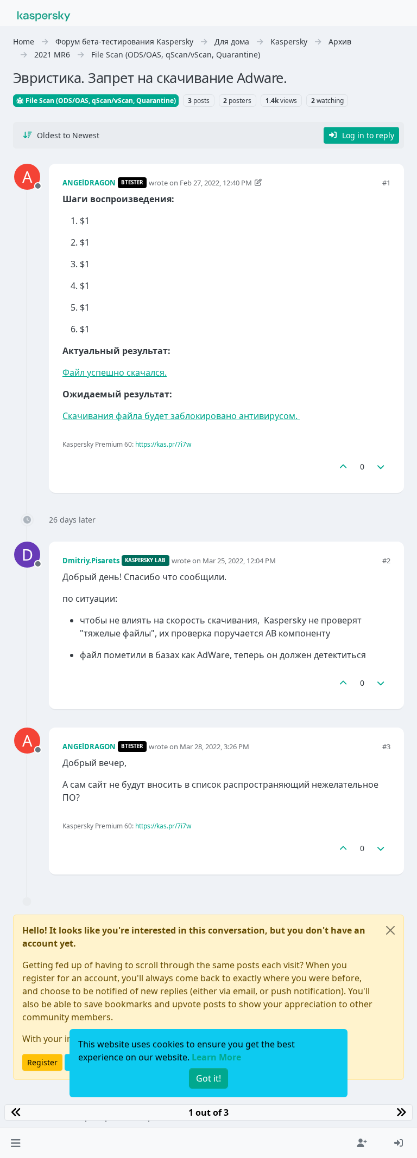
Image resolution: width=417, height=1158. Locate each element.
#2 (386, 560)
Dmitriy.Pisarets (90, 560)
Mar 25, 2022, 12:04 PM (239, 560)
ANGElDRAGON (89, 183)
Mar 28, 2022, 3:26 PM (214, 746)
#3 (386, 746)
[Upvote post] (343, 466)
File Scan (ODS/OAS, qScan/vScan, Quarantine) (100, 100)
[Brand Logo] (44, 15)
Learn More (216, 1057)
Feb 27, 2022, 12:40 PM (216, 183)
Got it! (208, 1078)
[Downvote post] (381, 466)
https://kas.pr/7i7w (163, 444)
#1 (386, 183)
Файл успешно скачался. (114, 372)
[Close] (390, 930)
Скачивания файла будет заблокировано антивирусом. (181, 416)
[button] (15, 1143)
